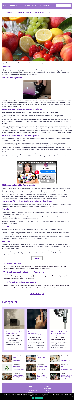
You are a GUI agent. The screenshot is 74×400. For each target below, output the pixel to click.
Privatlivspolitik (39, 397)
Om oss (34, 5)
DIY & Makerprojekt (10, 338)
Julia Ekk (18, 335)
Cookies (39, 5)
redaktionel (69, 14)
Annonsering (27, 5)
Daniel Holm (62, 337)
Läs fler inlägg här (37, 294)
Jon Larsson (16, 15)
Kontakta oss (46, 5)
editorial (18, 338)
